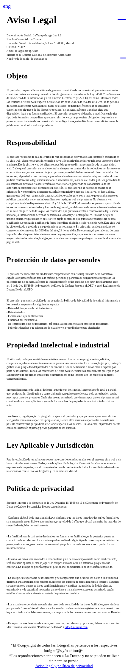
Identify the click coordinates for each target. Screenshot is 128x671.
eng (7, 6)
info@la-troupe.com (76, 627)
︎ (122, 15)
